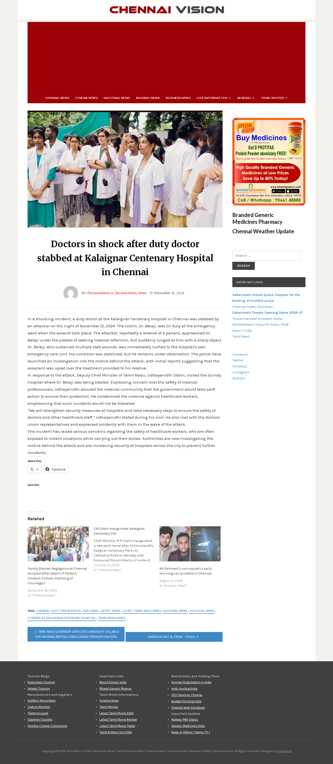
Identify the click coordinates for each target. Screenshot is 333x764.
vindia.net (284, 751)
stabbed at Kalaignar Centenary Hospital (62, 617)
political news (202, 610)
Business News (178, 98)
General (244, 98)
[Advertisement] (166, 56)
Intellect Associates (42, 700)
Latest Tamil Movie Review (118, 719)
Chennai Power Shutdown (252, 307)
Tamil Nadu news (111, 617)
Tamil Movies (272, 98)
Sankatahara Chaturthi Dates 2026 (260, 324)
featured (90, 610)
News (142, 293)
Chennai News (57, 98)
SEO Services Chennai (186, 695)
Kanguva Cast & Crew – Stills (171, 637)
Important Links (249, 282)
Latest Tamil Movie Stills (116, 713)
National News (117, 98)
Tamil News (241, 336)
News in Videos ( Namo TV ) (190, 732)
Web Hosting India (184, 688)
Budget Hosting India (186, 701)
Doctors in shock (66, 610)
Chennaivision (98, 293)
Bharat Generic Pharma (115, 688)
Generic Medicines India (188, 726)
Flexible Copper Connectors (47, 726)
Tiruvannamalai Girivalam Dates (257, 319)
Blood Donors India (113, 682)
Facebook (240, 354)
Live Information (211, 98)
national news (175, 610)
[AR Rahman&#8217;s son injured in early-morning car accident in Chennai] (190, 543)
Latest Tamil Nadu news (142, 610)
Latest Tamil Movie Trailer (117, 726)
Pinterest (239, 366)
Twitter (237, 360)
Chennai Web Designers (188, 707)
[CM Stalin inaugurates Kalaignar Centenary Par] (127, 549)
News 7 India (242, 331)
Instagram (240, 372)
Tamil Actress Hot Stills (115, 732)
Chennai (42, 610)
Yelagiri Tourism (39, 688)
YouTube (238, 378)
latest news (110, 610)
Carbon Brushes (39, 707)
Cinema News (86, 98)
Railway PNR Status (184, 719)
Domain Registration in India (191, 682)
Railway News (148, 98)
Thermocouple (38, 713)
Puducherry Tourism (41, 682)
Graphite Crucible (40, 719)
